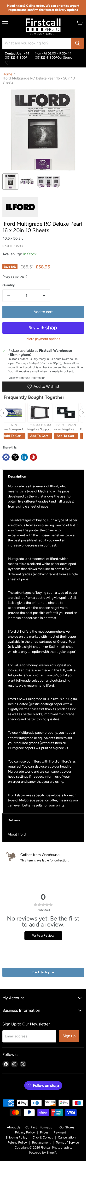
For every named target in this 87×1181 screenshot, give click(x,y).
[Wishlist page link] (7, 62)
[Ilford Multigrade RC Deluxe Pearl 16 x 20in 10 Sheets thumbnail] (10, 181)
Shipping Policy (16, 1137)
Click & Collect (43, 1137)
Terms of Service (67, 1142)
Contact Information (39, 1127)
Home (7, 74)
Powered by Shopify (43, 1152)
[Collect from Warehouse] (46, 857)
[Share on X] (15, 457)
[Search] (77, 43)
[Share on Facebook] (6, 457)
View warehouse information (27, 378)
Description (17, 476)
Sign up (69, 1036)
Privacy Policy (25, 1132)
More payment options (43, 339)
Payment (60, 1132)
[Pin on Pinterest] (33, 457)
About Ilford (17, 834)
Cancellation (66, 1137)
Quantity (8, 285)
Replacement (41, 1142)
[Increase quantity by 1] (44, 295)
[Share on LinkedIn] (24, 457)
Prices (44, 1132)
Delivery (14, 820)
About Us (13, 1127)
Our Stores (64, 57)
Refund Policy (17, 1142)
